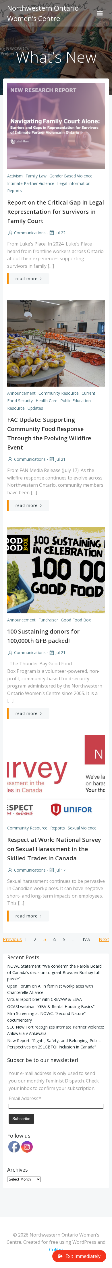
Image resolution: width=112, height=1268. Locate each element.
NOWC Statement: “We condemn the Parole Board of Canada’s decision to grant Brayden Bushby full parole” (54, 972)
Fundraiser (48, 620)
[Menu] (100, 13)
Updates (35, 408)
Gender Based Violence (70, 176)
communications (30, 232)
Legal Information (73, 183)
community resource (58, 393)
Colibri (56, 1249)
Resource (16, 408)
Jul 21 (60, 459)
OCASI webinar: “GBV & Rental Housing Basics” (50, 1006)
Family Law (36, 176)
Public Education (75, 400)
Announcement (21, 393)
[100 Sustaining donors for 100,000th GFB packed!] (56, 569)
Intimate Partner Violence (30, 183)
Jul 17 (60, 870)
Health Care (46, 400)
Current (88, 393)
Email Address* (25, 1098)
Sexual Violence (82, 828)
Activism (15, 176)
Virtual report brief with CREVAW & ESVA (44, 999)
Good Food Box (76, 620)
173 (86, 939)
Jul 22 (60, 232)
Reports (14, 190)
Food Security (20, 400)
